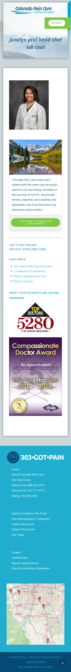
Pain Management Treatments (31, 519)
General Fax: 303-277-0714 (28, 490)
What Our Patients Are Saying (34, 293)
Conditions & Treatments (29, 271)
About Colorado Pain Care (30, 276)
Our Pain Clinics (21, 480)
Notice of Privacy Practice (44, 657)
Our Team (18, 535)
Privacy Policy (17, 657)
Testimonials (20, 557)
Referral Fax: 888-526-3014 (28, 485)
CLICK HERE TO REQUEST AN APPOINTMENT (35, 222)
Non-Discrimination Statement (31, 568)
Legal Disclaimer (35, 662)
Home (15, 469)
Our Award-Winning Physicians (33, 266)
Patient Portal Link (23, 529)
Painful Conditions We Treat (29, 513)
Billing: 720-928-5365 (24, 496)
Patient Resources (23, 524)
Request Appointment (25, 563)
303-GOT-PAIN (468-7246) (27, 249)
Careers (16, 552)
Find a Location (23, 281)
